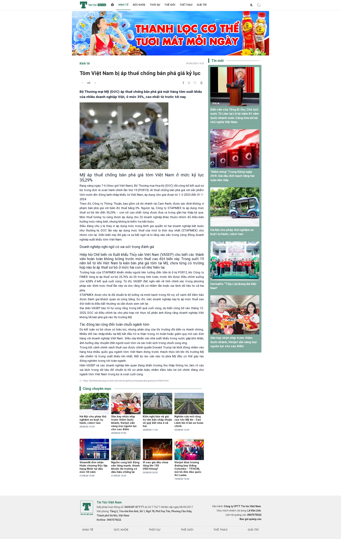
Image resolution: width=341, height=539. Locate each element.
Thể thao (186, 4)
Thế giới (169, 4)
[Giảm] (82, 83)
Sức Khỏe (139, 4)
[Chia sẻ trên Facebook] (183, 83)
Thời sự (155, 4)
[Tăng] (95, 83)
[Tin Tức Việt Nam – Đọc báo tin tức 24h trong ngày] (93, 5)
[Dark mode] (251, 5)
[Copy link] (195, 82)
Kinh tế (123, 4)
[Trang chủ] (112, 5)
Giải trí (202, 4)
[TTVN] (87, 508)
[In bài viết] (201, 82)
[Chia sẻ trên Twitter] (189, 83)
